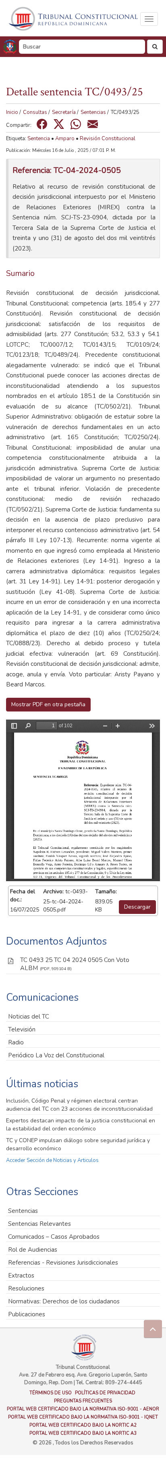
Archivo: (53, 891)
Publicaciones (26, 1314)
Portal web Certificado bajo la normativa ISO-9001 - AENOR (83, 1409)
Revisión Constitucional (107, 138)
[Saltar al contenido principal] (74, 19)
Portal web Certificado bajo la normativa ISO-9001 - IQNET (83, 1417)
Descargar (137, 907)
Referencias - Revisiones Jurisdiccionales (63, 1263)
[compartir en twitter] (58, 124)
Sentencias (93, 112)
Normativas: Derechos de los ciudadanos (64, 1301)
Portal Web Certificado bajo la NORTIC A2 (83, 1425)
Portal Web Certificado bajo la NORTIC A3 (83, 1433)
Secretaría (64, 112)
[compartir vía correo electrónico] (92, 124)
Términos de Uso (50, 1393)
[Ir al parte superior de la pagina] (153, 1329)
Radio (16, 1042)
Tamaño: (106, 891)
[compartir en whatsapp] (75, 124)
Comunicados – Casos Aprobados (54, 1237)
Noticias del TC (28, 1016)
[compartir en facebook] (41, 124)
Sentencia (38, 138)
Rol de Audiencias (32, 1250)
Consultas (35, 112)
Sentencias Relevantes (39, 1224)
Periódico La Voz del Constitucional (56, 1055)
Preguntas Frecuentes (83, 1401)
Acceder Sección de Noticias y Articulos (52, 1160)
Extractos (21, 1275)
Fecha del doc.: (22, 895)
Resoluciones (26, 1288)
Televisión (21, 1029)
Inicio (12, 112)
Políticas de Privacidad (105, 1393)
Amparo (65, 138)
